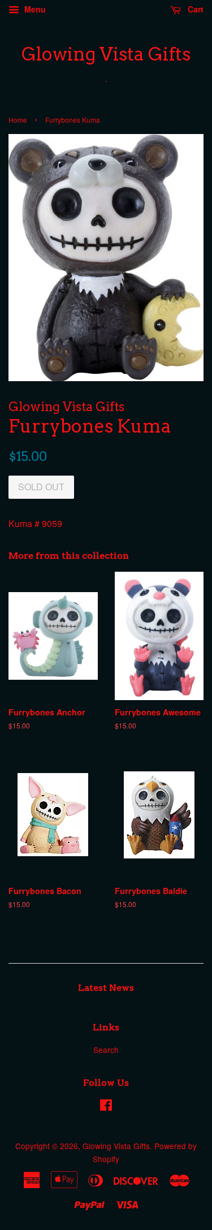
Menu (34, 9)
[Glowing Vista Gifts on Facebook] (106, 1106)
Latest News (106, 987)
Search (106, 1049)
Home (17, 119)
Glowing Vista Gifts (106, 54)
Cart (194, 9)
